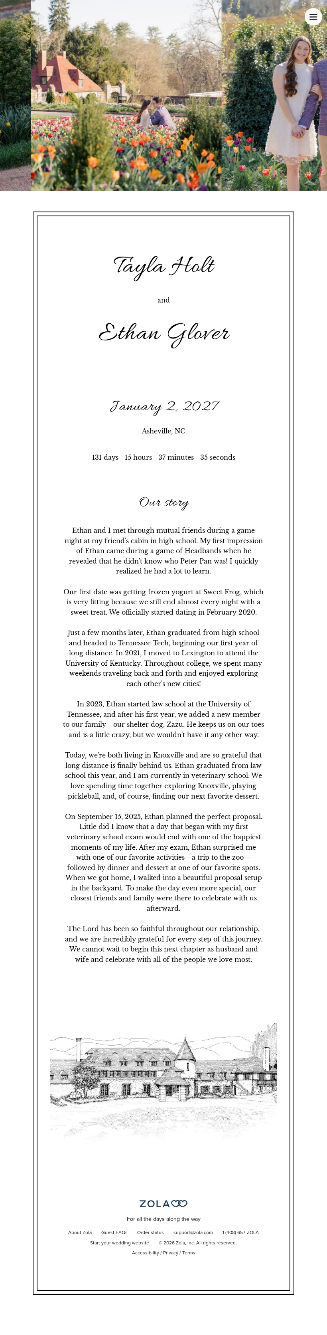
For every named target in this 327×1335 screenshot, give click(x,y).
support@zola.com (193, 1232)
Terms (188, 1253)
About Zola (80, 1232)
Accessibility (145, 1253)
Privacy (170, 1253)
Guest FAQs (114, 1232)
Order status (150, 1232)
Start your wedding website (119, 1243)
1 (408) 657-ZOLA (241, 1232)
